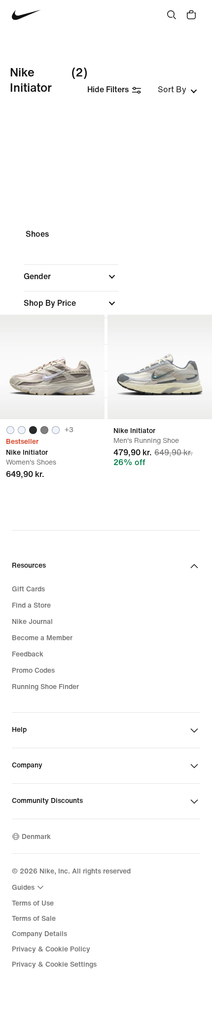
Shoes (37, 234)
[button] (71, 277)
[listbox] (177, 90)
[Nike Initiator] (52, 367)
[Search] (171, 15)
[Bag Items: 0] (191, 15)
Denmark (36, 836)
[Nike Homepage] (26, 15)
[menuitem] (29, 887)
